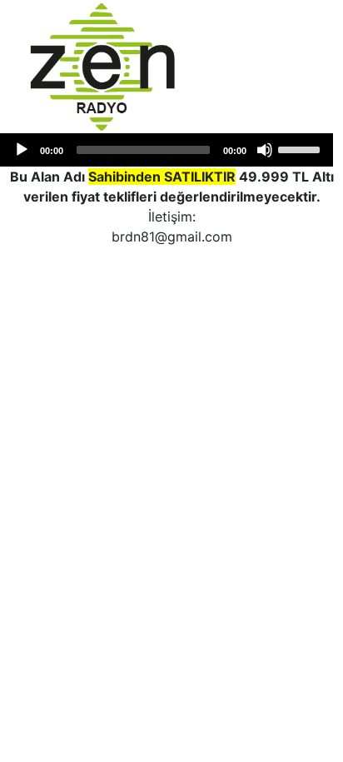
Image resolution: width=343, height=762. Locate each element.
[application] (166, 150)
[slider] (301, 148)
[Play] (21, 150)
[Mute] (264, 150)
